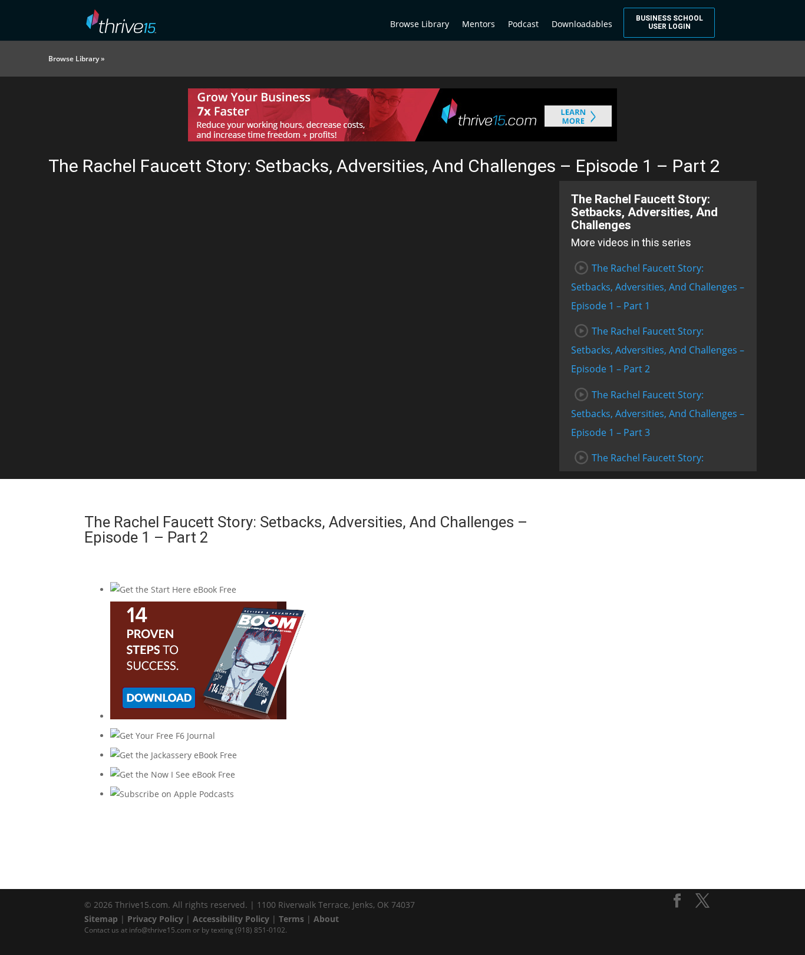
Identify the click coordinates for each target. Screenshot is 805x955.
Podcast (523, 23)
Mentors (478, 23)
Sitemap (101, 918)
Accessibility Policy (231, 918)
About (326, 918)
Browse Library (419, 23)
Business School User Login (669, 22)
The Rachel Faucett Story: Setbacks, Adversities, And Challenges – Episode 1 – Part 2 (657, 350)
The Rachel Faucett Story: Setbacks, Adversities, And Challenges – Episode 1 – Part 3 (657, 413)
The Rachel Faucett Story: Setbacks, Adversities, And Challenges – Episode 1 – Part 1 (657, 287)
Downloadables (582, 23)
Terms (291, 918)
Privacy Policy (155, 918)
